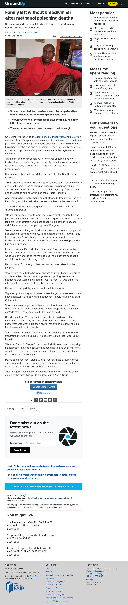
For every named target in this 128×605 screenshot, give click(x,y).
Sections (76, 4)
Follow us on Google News (56, 581)
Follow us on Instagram (55, 594)
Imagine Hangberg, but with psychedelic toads (105, 79)
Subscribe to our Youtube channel (59, 598)
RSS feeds (50, 578)
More (100, 4)
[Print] (50, 400)
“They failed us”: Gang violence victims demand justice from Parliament (106, 95)
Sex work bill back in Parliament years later (105, 104)
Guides (89, 4)
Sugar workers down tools (104, 40)
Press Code (32, 578)
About (48, 568)
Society (32, 409)
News (65, 4)
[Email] (46, 400)
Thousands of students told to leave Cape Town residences (106, 20)
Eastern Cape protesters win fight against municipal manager (106, 56)
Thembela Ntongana (29, 32)
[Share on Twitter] (41, 400)
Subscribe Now (20, 450)
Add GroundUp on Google (72, 36)
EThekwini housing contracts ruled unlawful (106, 47)
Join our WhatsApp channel (57, 601)
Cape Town (17, 36)
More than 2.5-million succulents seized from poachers (105, 31)
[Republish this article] (55, 400)
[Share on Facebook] (36, 400)
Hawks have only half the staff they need (105, 86)
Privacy (49, 572)
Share (56, 36)
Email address (16, 443)
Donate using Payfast (43, 387)
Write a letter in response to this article (44, 486)
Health (22, 409)
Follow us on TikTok (53, 585)
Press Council (35, 576)
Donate (113, 4)
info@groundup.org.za (95, 573)
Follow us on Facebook (55, 588)
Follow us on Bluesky (54, 591)
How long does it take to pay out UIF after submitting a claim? (104, 183)
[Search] (121, 4)
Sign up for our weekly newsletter (59, 575)
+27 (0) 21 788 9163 (94, 576)
